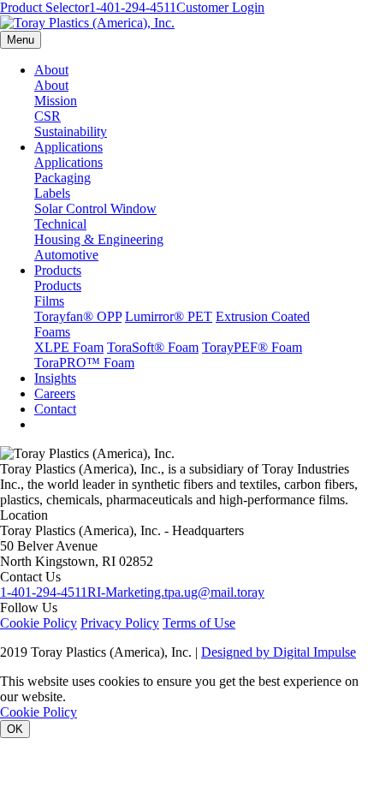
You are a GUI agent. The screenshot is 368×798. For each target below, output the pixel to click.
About (51, 70)
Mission (55, 100)
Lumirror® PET (168, 316)
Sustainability (70, 131)
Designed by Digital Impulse (278, 652)
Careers (54, 393)
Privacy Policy (119, 623)
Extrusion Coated (263, 316)
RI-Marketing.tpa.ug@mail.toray (175, 592)
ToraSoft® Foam (153, 347)
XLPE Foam (69, 347)
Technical (60, 224)
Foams (52, 332)
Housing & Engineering (98, 239)
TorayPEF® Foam (252, 347)
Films (49, 301)
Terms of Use (199, 623)
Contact (55, 409)
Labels (52, 193)
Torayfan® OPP (78, 316)
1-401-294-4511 (132, 7)
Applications (68, 147)
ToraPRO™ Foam (84, 362)
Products (57, 270)
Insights (55, 378)
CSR (47, 116)
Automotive (66, 254)
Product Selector (44, 7)
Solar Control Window (95, 208)
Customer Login (220, 7)
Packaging (62, 177)
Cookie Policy (38, 623)
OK (15, 729)
